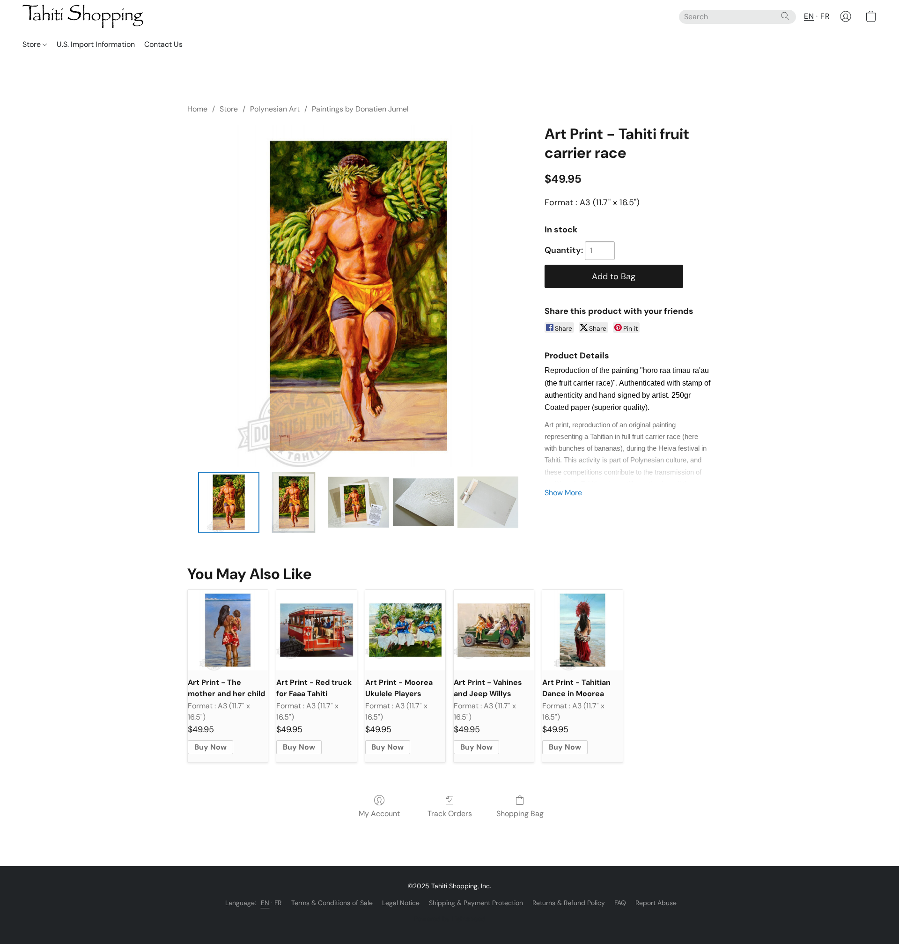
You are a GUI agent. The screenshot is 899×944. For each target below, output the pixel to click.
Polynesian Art (275, 109)
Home (197, 109)
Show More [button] (563, 493)
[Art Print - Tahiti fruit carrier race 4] (487, 502)
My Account (379, 813)
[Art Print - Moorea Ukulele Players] (405, 630)
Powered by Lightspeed (450, 918)
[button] (82, 16)
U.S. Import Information (96, 44)
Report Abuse (656, 903)
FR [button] (825, 16)
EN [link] (265, 903)
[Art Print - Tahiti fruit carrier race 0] (228, 502)
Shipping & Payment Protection (476, 903)
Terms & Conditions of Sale (332, 903)
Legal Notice (401, 903)
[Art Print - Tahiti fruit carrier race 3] (423, 502)
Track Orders (449, 813)
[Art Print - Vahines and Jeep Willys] (494, 630)
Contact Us (163, 44)
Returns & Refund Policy (568, 903)
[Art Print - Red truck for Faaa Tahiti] (316, 630)
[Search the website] (785, 15)
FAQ (620, 903)
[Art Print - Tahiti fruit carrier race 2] (358, 502)
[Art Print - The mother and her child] (228, 630)
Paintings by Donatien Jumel (360, 109)
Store (32, 44)
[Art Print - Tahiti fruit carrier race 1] (293, 502)
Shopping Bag (520, 813)
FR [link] (278, 903)
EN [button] (809, 16)
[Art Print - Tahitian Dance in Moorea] (582, 630)
